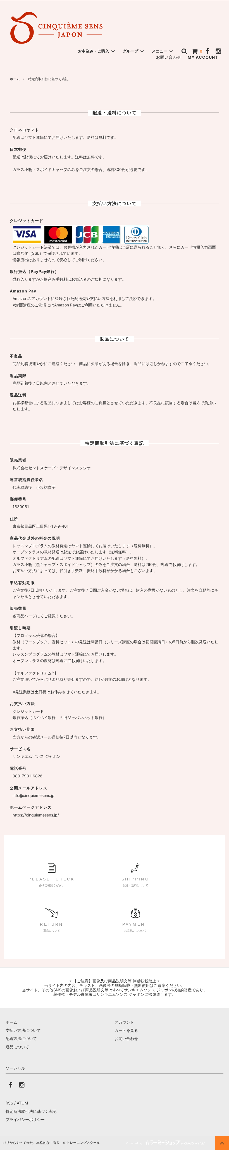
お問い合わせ (168, 57)
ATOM (22, 1103)
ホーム (15, 79)
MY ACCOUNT (203, 57)
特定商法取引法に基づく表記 (31, 1111)
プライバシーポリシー (25, 1119)
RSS (9, 1103)
